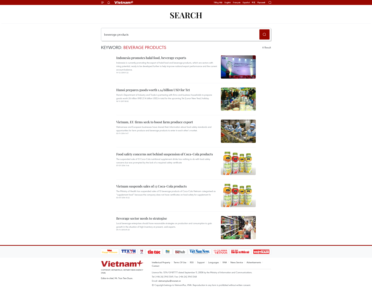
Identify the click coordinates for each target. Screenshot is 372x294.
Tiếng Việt (218, 2)
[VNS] (199, 252)
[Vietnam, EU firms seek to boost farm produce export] (238, 131)
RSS (192, 262)
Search (186, 14)
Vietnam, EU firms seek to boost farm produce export (154, 122)
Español (246, 2)
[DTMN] (240, 252)
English (228, 2)
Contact (155, 265)
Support (201, 262)
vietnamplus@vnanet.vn (169, 280)
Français (236, 2)
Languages (213, 262)
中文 (253, 2)
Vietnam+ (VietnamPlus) (124, 2)
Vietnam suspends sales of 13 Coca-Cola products (151, 186)
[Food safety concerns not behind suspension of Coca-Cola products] (238, 163)
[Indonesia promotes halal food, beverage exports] (238, 67)
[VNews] (141, 252)
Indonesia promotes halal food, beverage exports (151, 58)
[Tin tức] (154, 252)
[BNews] (167, 252)
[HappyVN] (109, 252)
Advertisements (254, 262)
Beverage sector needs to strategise (141, 218)
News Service (236, 262)
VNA (224, 262)
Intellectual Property (161, 262)
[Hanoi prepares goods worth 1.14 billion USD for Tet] (238, 99)
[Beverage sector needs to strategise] (238, 227)
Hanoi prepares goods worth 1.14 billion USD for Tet (153, 90)
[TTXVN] (128, 252)
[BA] (261, 252)
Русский (261, 2)
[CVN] (220, 252)
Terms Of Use (180, 262)
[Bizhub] (180, 252)
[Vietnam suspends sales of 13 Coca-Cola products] (238, 195)
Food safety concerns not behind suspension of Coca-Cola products (164, 154)
